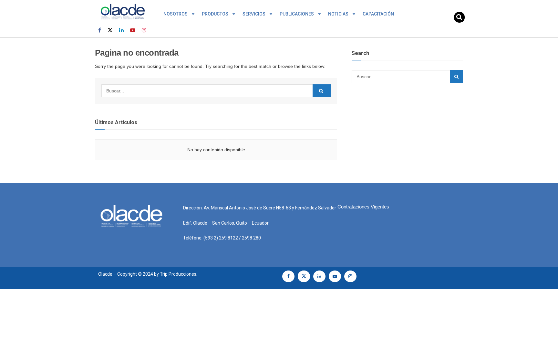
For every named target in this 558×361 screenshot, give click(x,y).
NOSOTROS (175, 13)
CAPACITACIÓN (378, 13)
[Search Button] (322, 90)
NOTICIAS (338, 13)
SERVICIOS (254, 13)
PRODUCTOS (215, 13)
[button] (459, 17)
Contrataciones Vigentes (363, 206)
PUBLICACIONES (297, 13)
